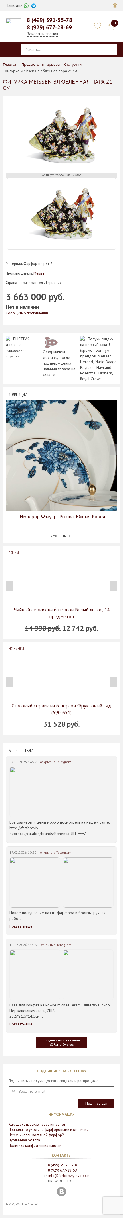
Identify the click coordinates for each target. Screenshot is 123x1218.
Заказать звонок (42, 33)
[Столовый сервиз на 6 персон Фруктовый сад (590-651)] (61, 677)
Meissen (40, 273)
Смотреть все (61, 535)
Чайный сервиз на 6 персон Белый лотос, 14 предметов (62, 613)
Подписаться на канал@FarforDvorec (61, 1042)
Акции (14, 553)
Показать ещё (20, 926)
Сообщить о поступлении (27, 313)
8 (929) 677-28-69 (49, 27)
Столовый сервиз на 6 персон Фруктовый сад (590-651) (61, 709)
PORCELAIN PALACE (27, 1204)
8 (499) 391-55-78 (49, 20)
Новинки (16, 649)
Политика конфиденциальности (35, 1145)
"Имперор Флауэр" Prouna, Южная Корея (61, 516)
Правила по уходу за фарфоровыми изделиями (49, 1129)
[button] (115, 5)
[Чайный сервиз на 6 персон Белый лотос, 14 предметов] (61, 581)
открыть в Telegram (55, 762)
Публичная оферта (24, 1140)
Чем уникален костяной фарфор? (36, 1135)
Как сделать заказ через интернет (37, 1124)
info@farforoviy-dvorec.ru (69, 1175)
